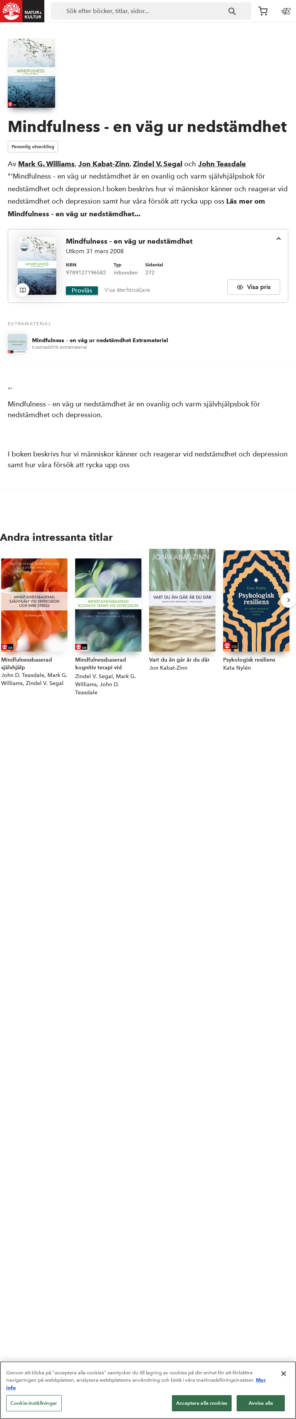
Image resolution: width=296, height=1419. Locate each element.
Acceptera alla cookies (201, 1403)
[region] (148, 1390)
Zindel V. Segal (157, 164)
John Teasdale (222, 164)
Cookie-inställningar (33, 1403)
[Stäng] (283, 1373)
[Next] (288, 600)
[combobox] (151, 11)
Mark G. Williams (46, 164)
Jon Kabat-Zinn (104, 164)
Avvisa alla (261, 1403)
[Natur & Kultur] (22, 11)
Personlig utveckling (33, 146)
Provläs (82, 290)
